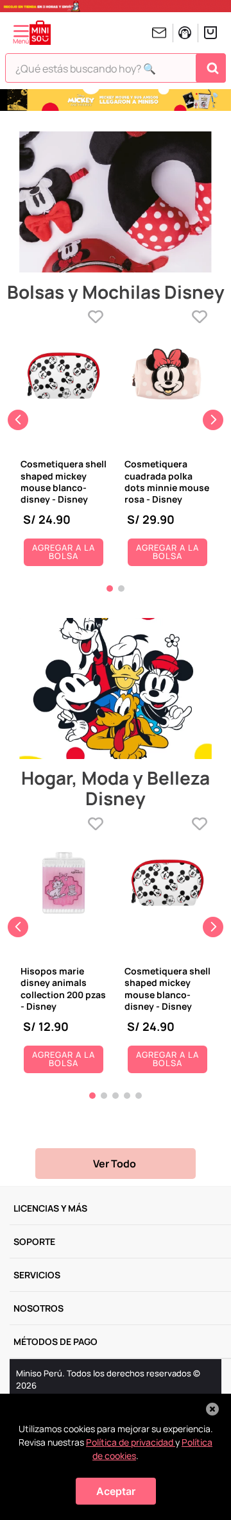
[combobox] (115, 71)
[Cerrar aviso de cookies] (212, 1409)
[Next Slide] (213, 420)
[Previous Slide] (18, 420)
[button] (110, 588)
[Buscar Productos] (212, 68)
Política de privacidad (130, 1442)
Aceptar (115, 1491)
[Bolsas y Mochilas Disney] (115, 202)
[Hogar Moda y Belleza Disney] (115, 689)
